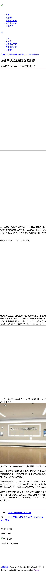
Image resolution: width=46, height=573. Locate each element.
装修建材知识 (11, 21)
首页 (7, 15)
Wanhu (36, 570)
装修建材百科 (11, 23)
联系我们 (9, 26)
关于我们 (9, 18)
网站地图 (4, 567)
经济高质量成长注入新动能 (19, 513)
